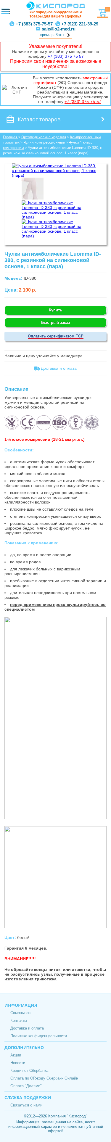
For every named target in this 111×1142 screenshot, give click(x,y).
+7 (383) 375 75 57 (66, 56)
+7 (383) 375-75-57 (34, 23)
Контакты (18, 1020)
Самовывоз (20, 1013)
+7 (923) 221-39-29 (79, 23)
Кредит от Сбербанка (29, 1070)
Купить (55, 310)
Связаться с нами (26, 1105)
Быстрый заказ (55, 322)
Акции (15, 1055)
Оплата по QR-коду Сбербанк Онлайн (44, 1078)
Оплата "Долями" (26, 1086)
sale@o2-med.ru (58, 28)
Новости (17, 1063)
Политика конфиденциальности (38, 1036)
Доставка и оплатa (58, 368)
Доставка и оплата (27, 1028)
